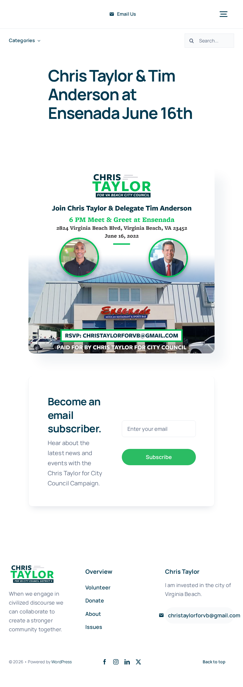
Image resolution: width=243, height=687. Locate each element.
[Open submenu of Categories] (37, 40)
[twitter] (138, 661)
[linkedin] (127, 661)
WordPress (61, 661)
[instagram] (116, 661)
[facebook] (104, 661)
